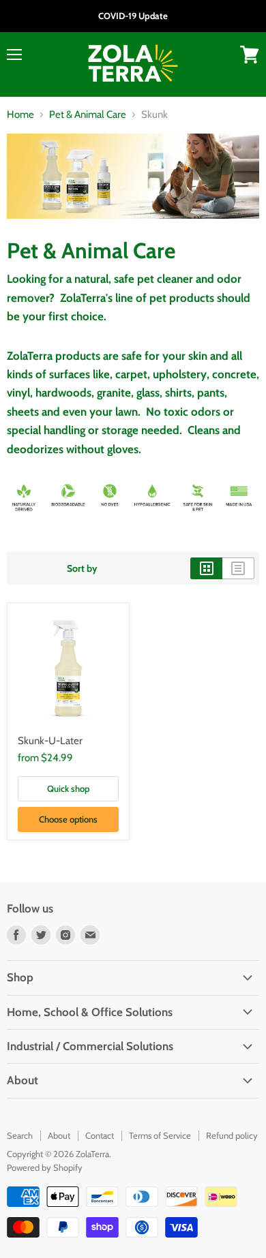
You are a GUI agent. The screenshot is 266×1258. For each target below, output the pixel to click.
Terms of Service (160, 1135)
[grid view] (206, 568)
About (59, 1135)
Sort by (82, 568)
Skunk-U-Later (50, 741)
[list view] (238, 568)
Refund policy (232, 1135)
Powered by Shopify (45, 1167)
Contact (99, 1135)
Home (20, 115)
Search (20, 1135)
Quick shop (68, 788)
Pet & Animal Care (87, 115)
